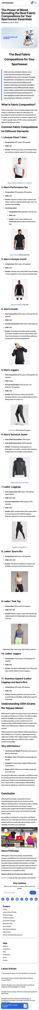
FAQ (4, 952)
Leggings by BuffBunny (19, 547)
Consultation (7, 926)
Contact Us (5, 878)
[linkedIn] (31, 899)
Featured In (6, 955)
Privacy (5, 960)
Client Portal (7, 932)
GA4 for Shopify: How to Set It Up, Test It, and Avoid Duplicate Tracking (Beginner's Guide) (17, 986)
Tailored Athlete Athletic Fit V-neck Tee (19, 183)
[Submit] (33, 893)
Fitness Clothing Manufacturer (12, 935)
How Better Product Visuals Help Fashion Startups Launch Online (17, 979)
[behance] (36, 899)
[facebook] (2, 899)
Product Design (8, 915)
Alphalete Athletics (17, 305)
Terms (5, 957)
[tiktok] (26, 899)
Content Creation (8, 918)
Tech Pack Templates (9, 929)
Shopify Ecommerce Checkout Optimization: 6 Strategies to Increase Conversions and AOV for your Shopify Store (18, 1000)
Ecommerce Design (9, 921)
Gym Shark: (12, 430)
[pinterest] (21, 899)
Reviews (5, 946)
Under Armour (14, 255)
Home (5, 909)
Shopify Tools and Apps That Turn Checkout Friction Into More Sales (19, 992)
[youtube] (17, 899)
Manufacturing (7, 923)
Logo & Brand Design (10, 912)
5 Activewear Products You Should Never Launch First (18, 973)
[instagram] (12, 899)
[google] (7, 899)
